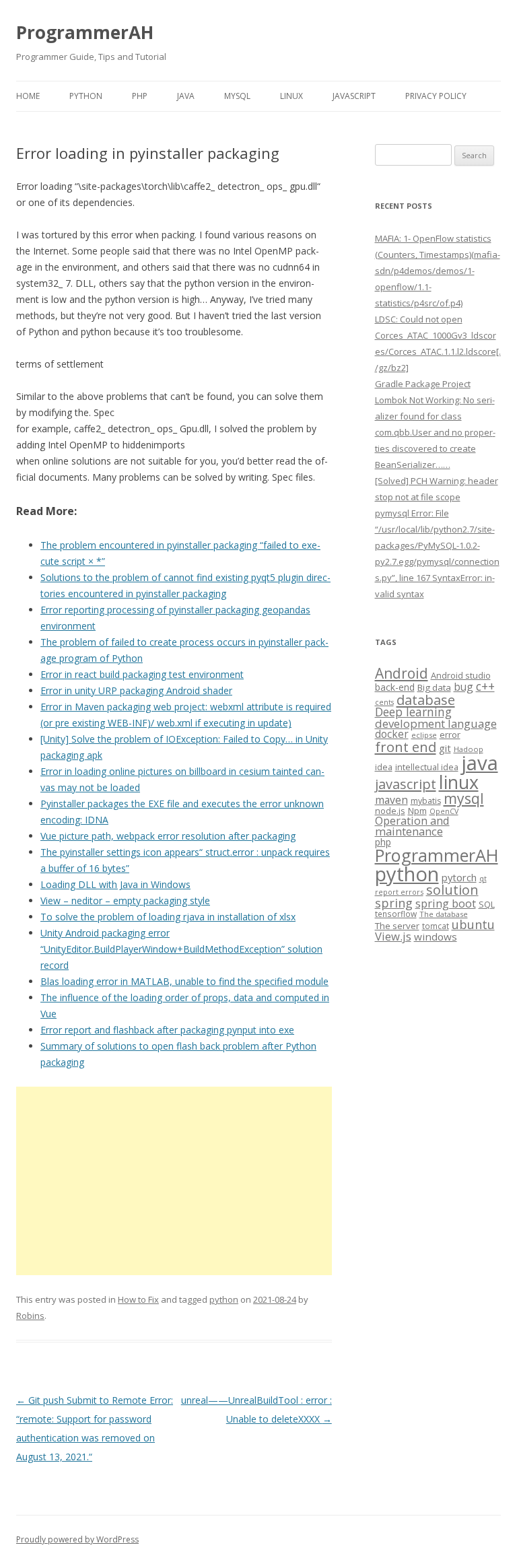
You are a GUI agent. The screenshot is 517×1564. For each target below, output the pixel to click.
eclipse (424, 735)
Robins (30, 1316)
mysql (464, 798)
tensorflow (396, 913)
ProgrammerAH (84, 32)
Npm (417, 811)
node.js (390, 811)
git (445, 748)
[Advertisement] (174, 1181)
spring (394, 902)
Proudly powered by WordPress (77, 1539)
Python (85, 96)
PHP (139, 96)
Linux (291, 96)
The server (397, 926)
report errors (399, 892)
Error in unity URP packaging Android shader (136, 690)
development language (436, 723)
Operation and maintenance (412, 826)
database (426, 699)
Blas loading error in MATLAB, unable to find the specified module (184, 981)
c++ (485, 686)
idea (383, 767)
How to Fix (138, 1299)
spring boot (445, 903)
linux (459, 782)
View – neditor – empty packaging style (125, 900)
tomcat (435, 925)
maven (391, 799)
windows (435, 936)
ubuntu (473, 924)
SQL (487, 904)
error (450, 734)
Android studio (461, 675)
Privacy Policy (436, 96)
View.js (393, 936)
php (383, 842)
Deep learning (413, 712)
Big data (434, 687)
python (223, 1299)
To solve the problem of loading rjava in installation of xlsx (168, 916)
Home (28, 96)
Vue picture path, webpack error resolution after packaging (168, 835)
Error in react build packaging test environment (142, 674)
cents (384, 702)
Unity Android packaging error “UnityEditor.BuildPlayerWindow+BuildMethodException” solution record (181, 949)
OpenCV (443, 811)
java (479, 762)
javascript (405, 783)
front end (405, 746)
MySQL (237, 96)
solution (452, 890)
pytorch (459, 877)
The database (443, 914)
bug (463, 686)
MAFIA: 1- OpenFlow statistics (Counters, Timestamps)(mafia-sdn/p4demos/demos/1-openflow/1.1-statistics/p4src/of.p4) (437, 270)
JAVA (186, 96)
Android (401, 673)
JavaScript (354, 96)
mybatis (426, 801)
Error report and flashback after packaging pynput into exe (167, 1029)
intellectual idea (426, 767)
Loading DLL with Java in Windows (115, 884)
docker (392, 734)
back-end (395, 687)
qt (483, 878)
